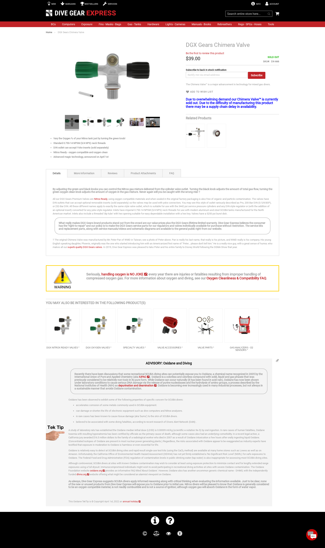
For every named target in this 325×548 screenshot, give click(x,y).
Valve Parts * (206, 348)
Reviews (112, 173)
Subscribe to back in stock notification (206, 69)
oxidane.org (96, 470)
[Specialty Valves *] (134, 326)
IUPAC (142, 376)
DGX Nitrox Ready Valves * (62, 348)
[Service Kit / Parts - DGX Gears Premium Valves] (195, 136)
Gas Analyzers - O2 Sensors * (241, 349)
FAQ (171, 173)
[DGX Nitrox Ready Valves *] (63, 326)
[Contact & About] (155, 520)
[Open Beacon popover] (311, 534)
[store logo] (82, 13)
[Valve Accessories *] (170, 326)
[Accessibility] (179, 533)
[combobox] (248, 14)
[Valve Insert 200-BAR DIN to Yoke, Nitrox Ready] (216, 136)
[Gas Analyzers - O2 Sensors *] (241, 326)
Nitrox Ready (100, 199)
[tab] (56, 173)
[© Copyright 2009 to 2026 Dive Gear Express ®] (145, 533)
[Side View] (120, 122)
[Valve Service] (153, 122)
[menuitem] (53, 24)
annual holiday (130, 501)
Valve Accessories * (170, 348)
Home (49, 32)
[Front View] (72, 122)
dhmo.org (82, 474)
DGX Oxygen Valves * (98, 348)
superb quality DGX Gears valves (85, 247)
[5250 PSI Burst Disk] (104, 122)
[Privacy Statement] (168, 533)
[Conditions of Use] (156, 533)
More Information (84, 173)
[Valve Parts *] (206, 326)
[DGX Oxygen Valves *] (98, 326)
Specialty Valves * (134, 348)
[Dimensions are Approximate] (88, 122)
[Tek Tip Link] (277, 361)
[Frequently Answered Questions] (170, 520)
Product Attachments (143, 173)
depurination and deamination (135, 385)
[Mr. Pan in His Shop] (137, 122)
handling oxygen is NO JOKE (122, 274)
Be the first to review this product (205, 53)
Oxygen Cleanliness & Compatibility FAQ (236, 278)
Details (57, 173)
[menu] (162, 24)
